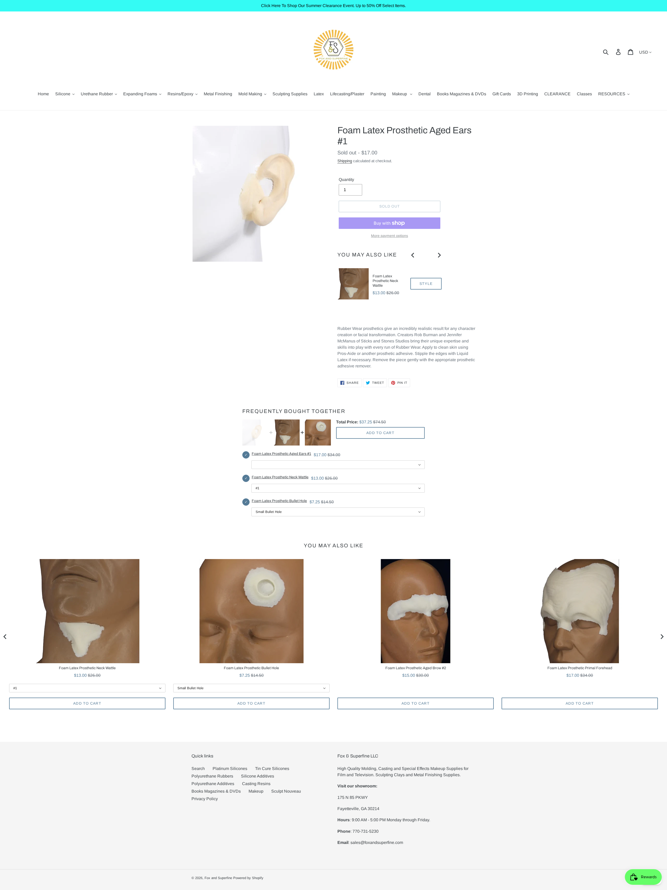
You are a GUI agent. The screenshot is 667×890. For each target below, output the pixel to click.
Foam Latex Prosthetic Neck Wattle (385, 280)
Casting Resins (256, 783)
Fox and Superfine (218, 878)
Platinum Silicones (230, 768)
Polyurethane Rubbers (212, 776)
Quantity (346, 179)
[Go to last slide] (413, 255)
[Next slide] (439, 255)
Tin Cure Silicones (272, 768)
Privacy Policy (205, 799)
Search (198, 768)
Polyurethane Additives (213, 783)
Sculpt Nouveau (286, 791)
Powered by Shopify (248, 878)
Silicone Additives (257, 776)
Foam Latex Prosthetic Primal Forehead (579, 668)
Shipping (344, 161)
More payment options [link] (389, 236)
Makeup (256, 791)
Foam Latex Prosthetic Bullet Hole (279, 501)
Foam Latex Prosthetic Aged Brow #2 (415, 668)
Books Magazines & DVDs (216, 791)
